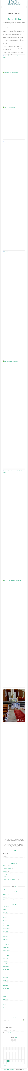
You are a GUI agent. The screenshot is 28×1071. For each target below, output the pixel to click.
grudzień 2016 (6, 963)
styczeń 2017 (5, 961)
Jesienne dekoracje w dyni (8, 899)
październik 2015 (6, 983)
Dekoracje (5, 871)
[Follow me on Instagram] (15, 1040)
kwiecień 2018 (6, 936)
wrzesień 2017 (6, 953)
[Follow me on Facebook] (12, 1040)
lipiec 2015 (5, 991)
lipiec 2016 (5, 972)
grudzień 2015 (6, 977)
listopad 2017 (6, 947)
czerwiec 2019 (6, 915)
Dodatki (4, 876)
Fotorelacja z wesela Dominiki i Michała (11, 891)
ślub (10, 846)
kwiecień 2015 (6, 999)
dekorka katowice (9, 844)
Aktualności (5, 865)
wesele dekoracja (15, 846)
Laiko (23, 1069)
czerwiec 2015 (6, 993)
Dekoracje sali (6, 874)
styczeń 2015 (5, 1007)
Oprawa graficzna (6, 882)
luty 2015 (5, 1004)
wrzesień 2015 (6, 985)
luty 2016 (5, 974)
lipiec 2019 (5, 912)
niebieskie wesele (20, 845)
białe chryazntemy (13, 840)
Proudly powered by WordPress (9, 1069)
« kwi (4, 1065)
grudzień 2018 (6, 923)
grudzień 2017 (6, 944)
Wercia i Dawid (6, 897)
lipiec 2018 (5, 931)
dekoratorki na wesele (18, 843)
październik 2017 (6, 950)
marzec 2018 (5, 939)
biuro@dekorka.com (12, 859)
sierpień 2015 (6, 988)
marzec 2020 (5, 909)
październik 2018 (6, 928)
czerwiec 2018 (6, 934)
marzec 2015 (5, 1002)
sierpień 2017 (6, 955)
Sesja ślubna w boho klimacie (9, 889)
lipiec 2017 (5, 958)
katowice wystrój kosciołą (10, 845)
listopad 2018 (6, 925)
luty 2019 (5, 917)
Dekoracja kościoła (19, 839)
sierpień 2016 (6, 969)
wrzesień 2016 (6, 966)
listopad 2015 (6, 980)
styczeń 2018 (5, 942)
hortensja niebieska (18, 844)
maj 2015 (5, 996)
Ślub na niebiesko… (14, 19)
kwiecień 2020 (6, 906)
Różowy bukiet (6, 894)
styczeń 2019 (5, 920)
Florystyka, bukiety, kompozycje (9, 879)
